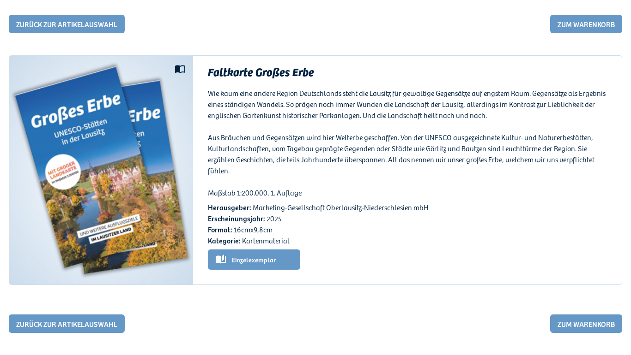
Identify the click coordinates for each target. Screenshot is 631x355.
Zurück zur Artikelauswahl (66, 24)
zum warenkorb (586, 24)
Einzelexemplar (254, 259)
